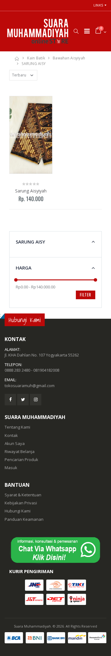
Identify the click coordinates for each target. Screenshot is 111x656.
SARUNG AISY (34, 63)
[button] (76, 31)
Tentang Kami (17, 427)
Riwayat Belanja (20, 451)
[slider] (16, 280)
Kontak (11, 435)
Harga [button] (23, 268)
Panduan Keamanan (24, 519)
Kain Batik (36, 58)
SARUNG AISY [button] (30, 242)
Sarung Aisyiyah (31, 191)
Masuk (11, 467)
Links (98, 5)
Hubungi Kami (18, 511)
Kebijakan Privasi (21, 503)
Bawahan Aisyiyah (69, 58)
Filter (85, 294)
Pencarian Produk (21, 459)
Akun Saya (15, 443)
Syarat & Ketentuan (23, 495)
